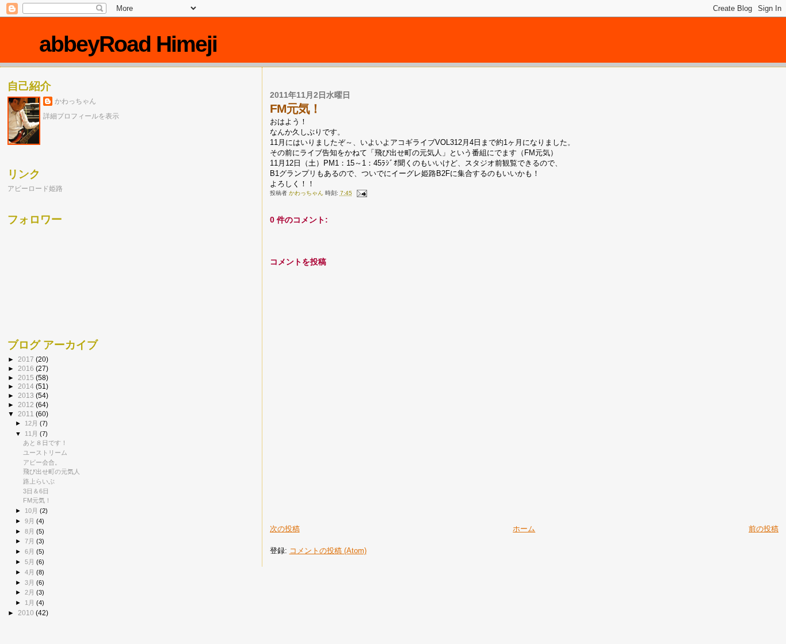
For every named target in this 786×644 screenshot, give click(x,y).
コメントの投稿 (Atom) (328, 550)
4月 (30, 572)
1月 (30, 602)
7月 (30, 541)
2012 (27, 404)
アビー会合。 (42, 462)
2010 (27, 612)
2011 (27, 413)
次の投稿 (285, 528)
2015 (27, 377)
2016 (27, 368)
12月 (32, 423)
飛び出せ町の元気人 (51, 471)
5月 (30, 561)
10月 (32, 510)
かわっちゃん (75, 101)
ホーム (524, 528)
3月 (30, 582)
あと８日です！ (45, 442)
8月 (30, 531)
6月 (30, 551)
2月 (30, 592)
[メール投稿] (361, 193)
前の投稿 (764, 528)
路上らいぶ (39, 481)
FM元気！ (37, 500)
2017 (27, 359)
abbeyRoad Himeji (128, 44)
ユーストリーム (45, 452)
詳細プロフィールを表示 (81, 116)
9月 (30, 521)
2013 (27, 395)
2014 (27, 386)
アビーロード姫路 (35, 188)
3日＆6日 (36, 491)
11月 (32, 433)
